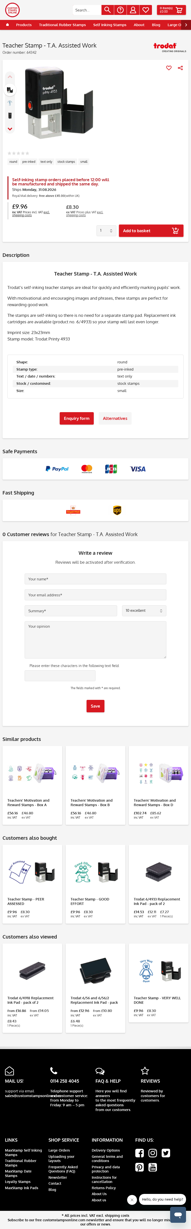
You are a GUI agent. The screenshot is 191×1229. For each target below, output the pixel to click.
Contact (54, 1183)
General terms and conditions (107, 1158)
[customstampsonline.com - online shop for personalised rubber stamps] (12, 9)
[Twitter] (166, 1153)
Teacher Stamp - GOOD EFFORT (90, 901)
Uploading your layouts (61, 1158)
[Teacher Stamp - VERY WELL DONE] (159, 971)
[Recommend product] (180, 68)
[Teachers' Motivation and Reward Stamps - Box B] (95, 773)
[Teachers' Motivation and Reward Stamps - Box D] (159, 773)
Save (95, 706)
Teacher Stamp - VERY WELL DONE (157, 1000)
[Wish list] (146, 10)
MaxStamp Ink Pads (21, 1188)
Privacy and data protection (106, 1169)
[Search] (107, 10)
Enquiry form (77, 418)
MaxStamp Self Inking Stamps (23, 1152)
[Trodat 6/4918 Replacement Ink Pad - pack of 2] (32, 971)
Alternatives (115, 418)
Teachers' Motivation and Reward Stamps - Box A (28, 802)
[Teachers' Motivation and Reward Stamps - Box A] (32, 773)
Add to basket (136, 230)
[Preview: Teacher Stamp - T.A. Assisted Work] (10, 90)
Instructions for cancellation (104, 1179)
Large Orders (59, 1150)
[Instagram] (152, 1153)
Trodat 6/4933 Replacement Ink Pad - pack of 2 (157, 901)
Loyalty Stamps (18, 1181)
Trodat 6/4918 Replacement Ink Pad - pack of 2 (30, 1000)
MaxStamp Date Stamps (18, 1173)
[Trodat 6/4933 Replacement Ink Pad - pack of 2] (159, 872)
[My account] (133, 10)
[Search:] (87, 10)
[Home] (7, 25)
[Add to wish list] (169, 68)
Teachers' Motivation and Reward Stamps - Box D (155, 802)
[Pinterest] (139, 1167)
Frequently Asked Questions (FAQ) (63, 1169)
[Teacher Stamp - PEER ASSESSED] (32, 872)
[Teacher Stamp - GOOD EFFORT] (95, 872)
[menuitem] (93, 10)
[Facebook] (139, 1153)
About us (99, 1200)
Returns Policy (104, 1188)
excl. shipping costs (31, 213)
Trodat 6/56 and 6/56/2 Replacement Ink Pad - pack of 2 (94, 1000)
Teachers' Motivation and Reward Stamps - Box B (92, 802)
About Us (99, 1194)
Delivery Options (106, 1150)
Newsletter (57, 1177)
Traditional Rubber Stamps (20, 1163)
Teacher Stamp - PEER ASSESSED (25, 901)
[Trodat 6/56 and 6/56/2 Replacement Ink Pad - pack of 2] (95, 971)
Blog (52, 1189)
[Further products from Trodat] (170, 49)
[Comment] (18, 153)
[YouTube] (152, 1167)
